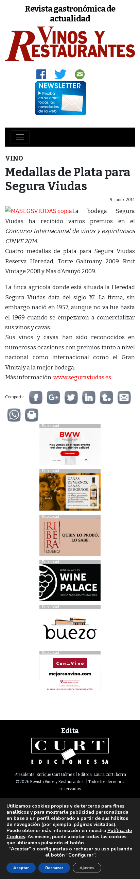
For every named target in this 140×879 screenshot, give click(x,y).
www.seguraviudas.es (82, 377)
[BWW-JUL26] (70, 448)
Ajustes (87, 867)
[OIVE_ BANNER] (70, 675)
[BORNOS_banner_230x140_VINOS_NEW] (70, 493)
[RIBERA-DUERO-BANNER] (70, 539)
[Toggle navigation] (20, 137)
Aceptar (21, 867)
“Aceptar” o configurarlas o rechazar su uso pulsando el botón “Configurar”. (71, 852)
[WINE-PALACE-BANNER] (70, 584)
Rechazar (54, 867)
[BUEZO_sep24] (70, 629)
